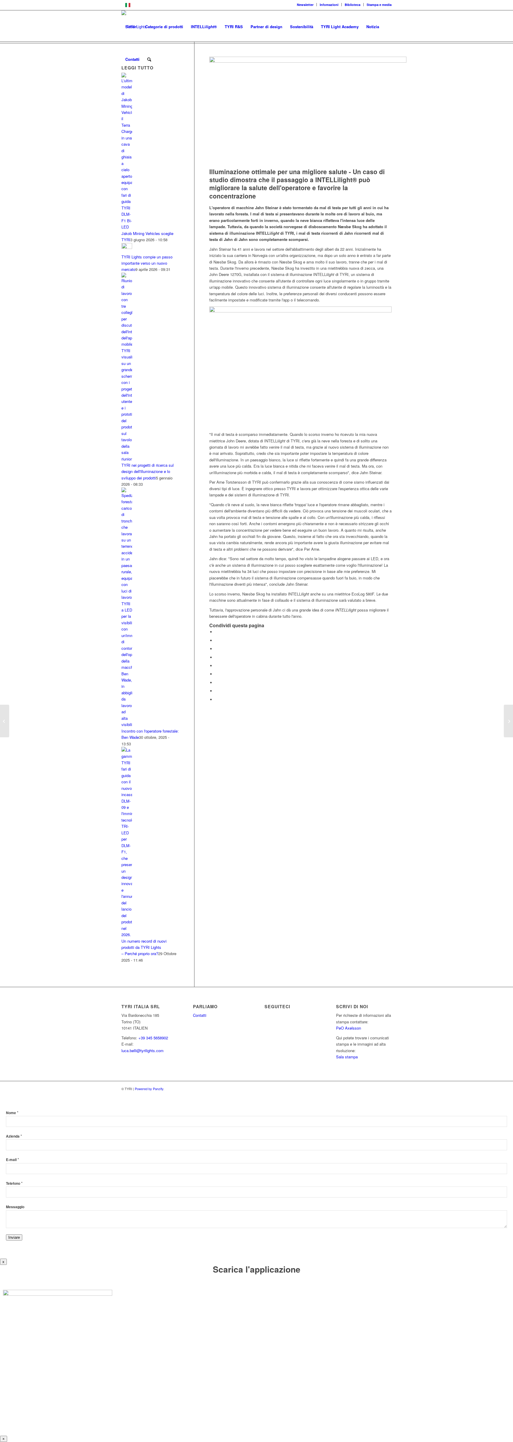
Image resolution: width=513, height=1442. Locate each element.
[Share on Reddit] (216, 691)
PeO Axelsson (348, 1028)
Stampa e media (379, 4)
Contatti (199, 1015)
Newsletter (305, 4)
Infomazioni (329, 4)
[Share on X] (216, 640)
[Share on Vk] (216, 682)
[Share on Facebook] (216, 632)
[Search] (149, 59)
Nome (12, 1112)
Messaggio (15, 1206)
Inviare (14, 1237)
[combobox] (256, 5)
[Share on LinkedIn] (216, 665)
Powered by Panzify (149, 1088)
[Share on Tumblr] (216, 674)
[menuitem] (305, 4)
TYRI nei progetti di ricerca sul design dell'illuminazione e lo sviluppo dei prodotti (147, 471)
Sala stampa (347, 1057)
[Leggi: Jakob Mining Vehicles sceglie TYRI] (126, 227)
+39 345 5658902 (153, 1038)
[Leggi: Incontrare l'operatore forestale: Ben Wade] (126, 724)
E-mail (12, 1159)
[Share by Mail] (216, 699)
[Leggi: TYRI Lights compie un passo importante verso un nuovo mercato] (126, 247)
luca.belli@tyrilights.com (142, 1050)
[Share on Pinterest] (216, 657)
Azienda (14, 1136)
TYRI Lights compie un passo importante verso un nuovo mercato (146, 263)
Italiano (140, 4)
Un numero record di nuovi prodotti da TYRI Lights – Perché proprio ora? (144, 947)
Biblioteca (352, 4)
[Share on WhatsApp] (216, 649)
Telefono (14, 1183)
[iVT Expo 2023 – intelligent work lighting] (4, 721)
